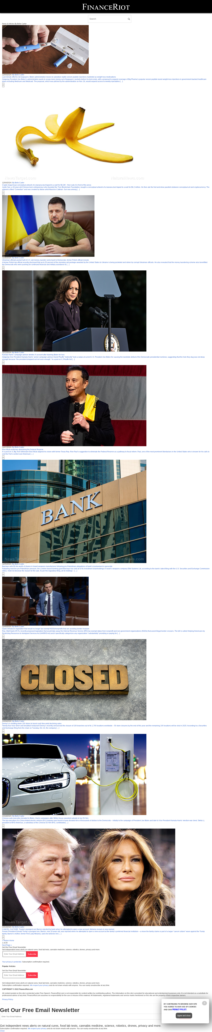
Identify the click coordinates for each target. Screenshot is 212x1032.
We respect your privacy (39, 985)
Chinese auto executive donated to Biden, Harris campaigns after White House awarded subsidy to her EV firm (45, 818)
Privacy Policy (7, 999)
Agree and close (184, 1015)
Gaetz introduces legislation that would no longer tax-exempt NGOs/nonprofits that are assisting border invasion (45, 629)
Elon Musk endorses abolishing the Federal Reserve (22, 450)
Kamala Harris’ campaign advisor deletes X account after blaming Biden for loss (33, 355)
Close (2, 1031)
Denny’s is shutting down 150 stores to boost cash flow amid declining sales (31, 724)
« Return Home (8, 941)
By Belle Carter (18, 75)
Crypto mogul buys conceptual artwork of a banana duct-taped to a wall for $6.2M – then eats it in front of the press (46, 185)
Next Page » (7, 945)
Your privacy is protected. (12, 962)
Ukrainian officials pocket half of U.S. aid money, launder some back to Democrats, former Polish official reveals (45, 260)
